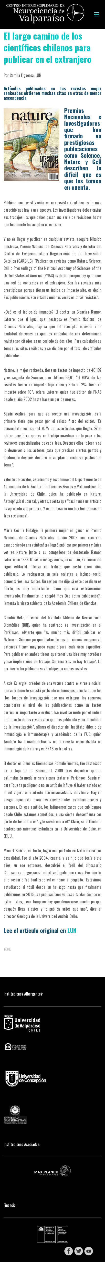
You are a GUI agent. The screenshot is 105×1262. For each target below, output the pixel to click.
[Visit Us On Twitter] (79, 1251)
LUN (71, 930)
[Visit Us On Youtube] (89, 1251)
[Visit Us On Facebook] (68, 1251)
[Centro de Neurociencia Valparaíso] (45, 14)
